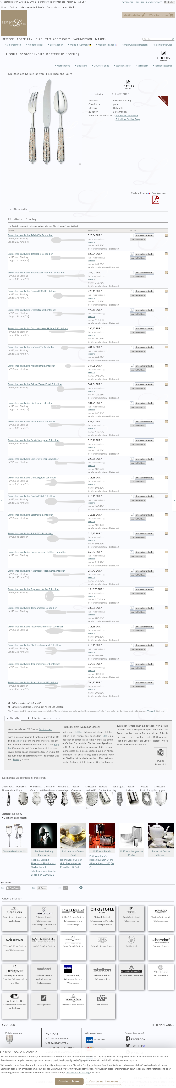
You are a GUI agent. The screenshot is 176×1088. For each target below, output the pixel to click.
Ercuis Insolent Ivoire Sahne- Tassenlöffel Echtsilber (35, 384)
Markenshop (63, 65)
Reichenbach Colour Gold (73, 853)
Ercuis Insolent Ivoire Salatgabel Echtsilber (30, 514)
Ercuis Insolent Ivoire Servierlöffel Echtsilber (31, 496)
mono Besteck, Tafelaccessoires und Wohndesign (73, 979)
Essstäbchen (56, 44)
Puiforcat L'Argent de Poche (131, 853)
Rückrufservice (154, 2)
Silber (18, 740)
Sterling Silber (123, 65)
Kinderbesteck (35, 44)
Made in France (106, 44)
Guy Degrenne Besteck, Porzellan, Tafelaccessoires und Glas (15, 979)
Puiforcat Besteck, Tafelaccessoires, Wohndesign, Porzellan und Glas (43, 923)
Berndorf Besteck (161, 946)
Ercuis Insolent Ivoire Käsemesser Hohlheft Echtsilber (36, 570)
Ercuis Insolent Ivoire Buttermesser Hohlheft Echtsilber (37, 552)
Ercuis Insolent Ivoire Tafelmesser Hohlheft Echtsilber (36, 272)
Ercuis (41, 7)
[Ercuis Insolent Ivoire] (48, 122)
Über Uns (139, 2)
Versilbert (143, 65)
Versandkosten (57, 1043)
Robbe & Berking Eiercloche (44, 853)
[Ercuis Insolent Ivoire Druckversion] (155, 202)
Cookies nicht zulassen (103, 1081)
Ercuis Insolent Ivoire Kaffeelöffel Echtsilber (31, 347)
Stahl (105, 735)
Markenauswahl (28, 7)
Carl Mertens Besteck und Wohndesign (14, 1006)
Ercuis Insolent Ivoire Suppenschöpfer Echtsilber (33, 589)
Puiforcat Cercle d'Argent (161, 853)
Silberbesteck (14, 44)
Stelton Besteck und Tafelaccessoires (102, 977)
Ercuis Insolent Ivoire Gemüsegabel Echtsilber (32, 477)
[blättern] (3, 796)
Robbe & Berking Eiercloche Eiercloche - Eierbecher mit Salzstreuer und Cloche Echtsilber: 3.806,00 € (43, 867)
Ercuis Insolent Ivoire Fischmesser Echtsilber (31, 421)
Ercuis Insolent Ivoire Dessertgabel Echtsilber (32, 309)
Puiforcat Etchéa (102, 851)
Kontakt (52, 1033)
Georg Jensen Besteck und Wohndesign (14, 919)
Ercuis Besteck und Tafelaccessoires (131, 919)
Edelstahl (82, 65)
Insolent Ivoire (69, 7)
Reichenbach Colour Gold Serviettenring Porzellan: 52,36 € (71, 863)
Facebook (138, 1039)
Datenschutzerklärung (78, 1072)
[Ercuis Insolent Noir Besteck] (174, 500)
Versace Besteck (160, 975)
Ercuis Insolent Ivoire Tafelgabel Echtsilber (30, 253)
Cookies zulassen (69, 1081)
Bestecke (14, 7)
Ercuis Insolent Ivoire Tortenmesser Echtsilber (32, 607)
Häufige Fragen (57, 1038)
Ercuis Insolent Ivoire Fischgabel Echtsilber (30, 403)
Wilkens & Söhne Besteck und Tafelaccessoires (14, 948)
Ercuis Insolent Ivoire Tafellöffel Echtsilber (30, 235)
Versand (91, 242)
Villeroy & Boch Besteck (73, 1004)
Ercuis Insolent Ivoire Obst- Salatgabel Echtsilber (33, 440)
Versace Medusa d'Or (14, 851)
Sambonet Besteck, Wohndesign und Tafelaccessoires (43, 979)
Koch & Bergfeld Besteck (44, 946)
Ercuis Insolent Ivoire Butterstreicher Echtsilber (33, 458)
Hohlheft (78, 732)
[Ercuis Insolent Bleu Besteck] (2, 500)
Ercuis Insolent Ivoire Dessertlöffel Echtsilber (32, 291)
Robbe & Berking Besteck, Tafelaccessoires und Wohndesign (73, 921)
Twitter (137, 1046)
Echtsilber (45, 729)
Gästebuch (127, 2)
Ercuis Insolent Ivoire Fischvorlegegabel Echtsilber (34, 645)
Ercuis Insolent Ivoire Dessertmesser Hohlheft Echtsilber (38, 328)
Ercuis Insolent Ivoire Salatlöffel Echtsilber (30, 533)
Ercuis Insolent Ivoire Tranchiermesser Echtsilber (34, 663)
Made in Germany (79, 44)
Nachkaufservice (163, 44)
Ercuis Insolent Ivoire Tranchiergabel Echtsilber (33, 682)
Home (4, 7)
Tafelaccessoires (163, 65)
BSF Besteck (102, 1004)
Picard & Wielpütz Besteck (131, 975)
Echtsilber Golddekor (127, 115)
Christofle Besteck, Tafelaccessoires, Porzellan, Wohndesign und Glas (102, 921)
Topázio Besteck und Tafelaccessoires (160, 919)
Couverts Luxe (53, 7)
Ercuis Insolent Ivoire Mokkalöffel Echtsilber (31, 365)
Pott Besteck (131, 946)
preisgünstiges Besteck (135, 44)
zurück (9, 1025)
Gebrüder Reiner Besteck (102, 946)
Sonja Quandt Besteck (73, 946)
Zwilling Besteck (44, 1004)
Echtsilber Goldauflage (128, 119)
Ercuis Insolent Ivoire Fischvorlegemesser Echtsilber (35, 626)
